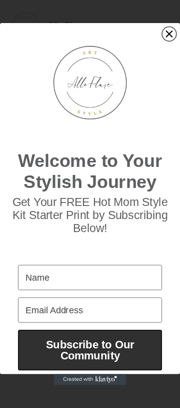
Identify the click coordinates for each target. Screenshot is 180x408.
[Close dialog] (169, 34)
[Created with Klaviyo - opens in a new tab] (90, 379)
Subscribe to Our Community (90, 349)
